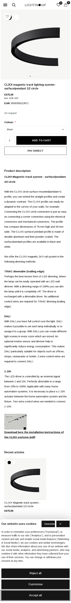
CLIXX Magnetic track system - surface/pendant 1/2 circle (22, 504)
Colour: (10, 122)
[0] (65, 5)
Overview (49, 524)
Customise (35, 584)
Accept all (35, 595)
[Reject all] (63, 524)
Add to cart (41, 140)
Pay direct (36, 150)
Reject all (36, 573)
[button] (5, 5)
